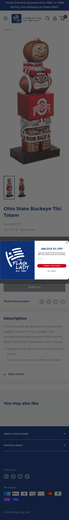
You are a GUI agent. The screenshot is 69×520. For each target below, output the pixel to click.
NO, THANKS (51, 271)
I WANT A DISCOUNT (51, 265)
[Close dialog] (67, 243)
